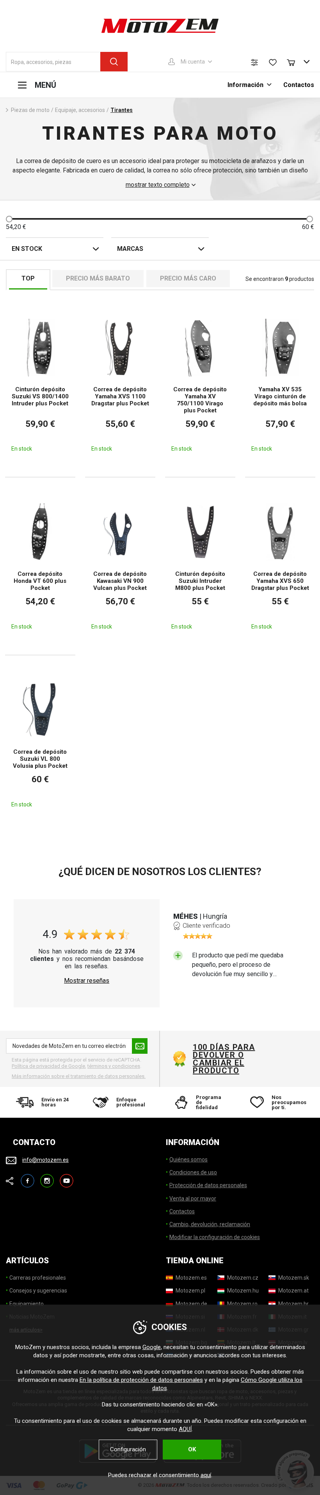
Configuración (128, 1449)
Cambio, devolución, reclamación (209, 1224)
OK (192, 1449)
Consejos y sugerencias (38, 1290)
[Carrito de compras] (294, 61)
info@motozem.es (45, 1160)
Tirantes (121, 110)
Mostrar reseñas (86, 981)
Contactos (298, 85)
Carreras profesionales (37, 1278)
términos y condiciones (113, 1066)
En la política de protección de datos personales (141, 1379)
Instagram (47, 1177)
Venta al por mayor (192, 1198)
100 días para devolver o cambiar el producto (224, 1058)
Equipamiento (26, 1304)
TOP (28, 278)
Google (151, 1347)
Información (246, 85)
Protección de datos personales (208, 1185)
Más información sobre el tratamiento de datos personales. (79, 1076)
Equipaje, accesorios (80, 110)
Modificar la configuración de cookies (214, 1237)
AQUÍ (185, 1429)
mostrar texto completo (158, 185)
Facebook (27, 1177)
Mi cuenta (193, 62)
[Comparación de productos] (254, 62)
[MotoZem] (160, 25)
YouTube (66, 1177)
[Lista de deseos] (273, 62)
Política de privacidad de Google (48, 1066)
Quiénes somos (188, 1159)
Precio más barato (98, 278)
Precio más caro (188, 278)
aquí (206, 1475)
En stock (27, 248)
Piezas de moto (30, 110)
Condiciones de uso (193, 1172)
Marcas (130, 248)
